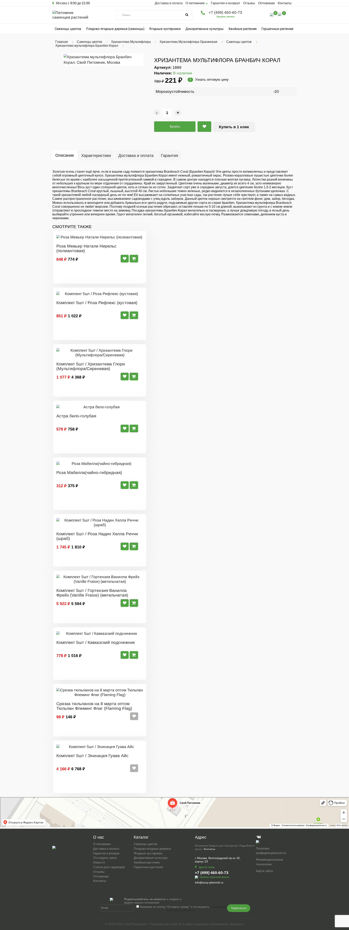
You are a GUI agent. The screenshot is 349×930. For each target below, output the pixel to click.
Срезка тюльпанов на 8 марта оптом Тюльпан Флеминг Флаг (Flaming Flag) (94, 706)
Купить (175, 126)
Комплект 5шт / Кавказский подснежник (95, 642)
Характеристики (96, 155)
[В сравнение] (204, 126)
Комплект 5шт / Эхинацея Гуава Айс (92, 755)
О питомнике (102, 844)
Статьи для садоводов (109, 867)
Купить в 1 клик (234, 127)
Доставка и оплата (169, 3)
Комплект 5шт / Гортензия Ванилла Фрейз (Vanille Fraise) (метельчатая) (92, 592)
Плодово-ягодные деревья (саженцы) (115, 29)
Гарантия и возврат (225, 3)
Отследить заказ (105, 857)
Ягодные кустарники (165, 29)
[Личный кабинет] (263, 15)
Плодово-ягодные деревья (152, 848)
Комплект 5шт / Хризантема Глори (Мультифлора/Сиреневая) (90, 366)
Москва (61, 3)
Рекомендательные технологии (269, 862)
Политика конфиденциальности (271, 851)
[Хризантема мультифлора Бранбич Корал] (103, 59)
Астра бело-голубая (76, 416)
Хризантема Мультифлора (131, 41)
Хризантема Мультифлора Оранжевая (188, 41)
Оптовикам (266, 3)
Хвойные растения (242, 29)
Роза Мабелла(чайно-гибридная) (89, 472)
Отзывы (249, 3)
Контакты (285, 3)
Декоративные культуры (204, 29)
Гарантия (169, 155)
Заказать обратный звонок (214, 877)
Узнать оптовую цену (209, 79)
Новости (99, 862)
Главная (61, 41)
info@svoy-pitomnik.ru (209, 882)
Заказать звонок (225, 16)
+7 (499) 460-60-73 (225, 12)
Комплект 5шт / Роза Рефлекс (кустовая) (96, 302)
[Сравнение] (271, 14)
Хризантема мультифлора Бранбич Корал (86, 45)
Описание (64, 155)
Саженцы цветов (68, 29)
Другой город (206, 867)
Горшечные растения (277, 29)
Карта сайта (264, 871)
